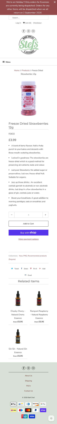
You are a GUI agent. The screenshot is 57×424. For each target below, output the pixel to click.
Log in (18, 23)
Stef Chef (31, 397)
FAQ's (28, 386)
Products (26, 70)
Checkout (37, 23)
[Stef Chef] (28, 45)
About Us (28, 376)
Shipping (28, 381)
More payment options (29, 239)
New (21, 256)
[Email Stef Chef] (33, 31)
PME (25, 256)
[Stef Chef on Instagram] (28, 31)
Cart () (28, 23)
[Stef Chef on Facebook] (23, 31)
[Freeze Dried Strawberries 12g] (28, 98)
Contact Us (28, 391)
